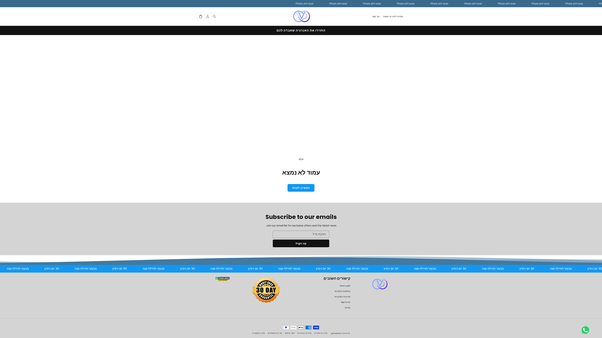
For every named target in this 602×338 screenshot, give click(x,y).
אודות (347, 307)
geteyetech (336, 333)
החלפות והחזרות (342, 291)
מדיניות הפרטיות (342, 296)
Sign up (301, 243)
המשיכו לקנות (301, 188)
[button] (214, 16)
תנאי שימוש (290, 333)
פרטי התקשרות (258, 333)
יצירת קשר (345, 302)
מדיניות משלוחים (275, 333)
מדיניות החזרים (321, 333)
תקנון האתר (344, 285)
